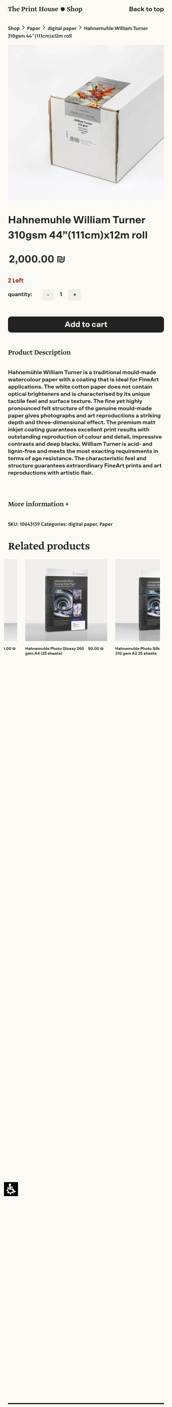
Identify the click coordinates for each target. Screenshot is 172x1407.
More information (36, 505)
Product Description (39, 353)
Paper (33, 28)
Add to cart (85, 325)
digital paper (62, 28)
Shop (14, 28)
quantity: (20, 294)
